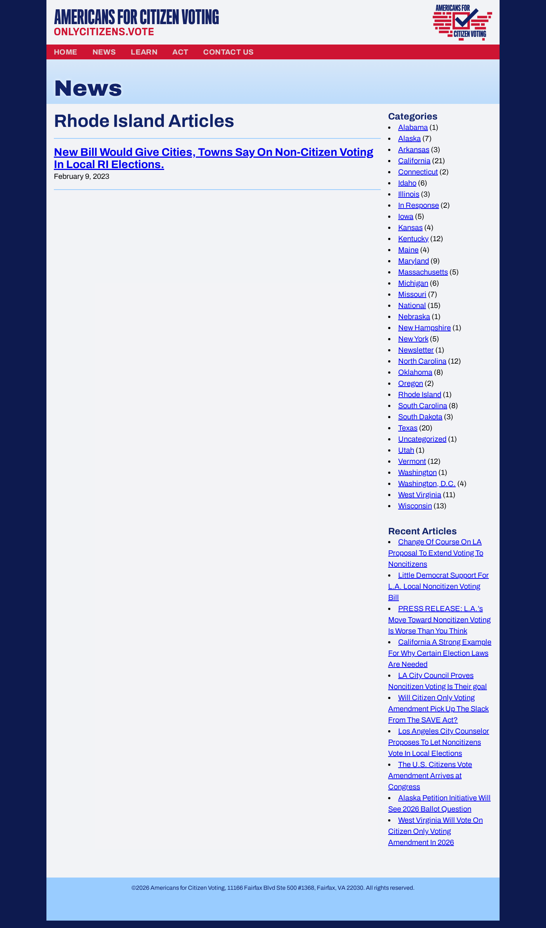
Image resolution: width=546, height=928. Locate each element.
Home (66, 52)
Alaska (409, 138)
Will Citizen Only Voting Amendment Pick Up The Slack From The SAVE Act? (438, 708)
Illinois (408, 194)
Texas (407, 428)
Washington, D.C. (427, 483)
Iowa (405, 216)
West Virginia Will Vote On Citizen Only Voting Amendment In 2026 (435, 831)
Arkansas (413, 149)
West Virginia (419, 495)
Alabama (413, 127)
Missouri (412, 294)
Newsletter (416, 350)
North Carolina (422, 361)
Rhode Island (419, 394)
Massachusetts (423, 272)
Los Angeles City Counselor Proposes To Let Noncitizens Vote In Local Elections (438, 742)
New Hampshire (424, 328)
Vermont (412, 461)
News (104, 52)
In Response (418, 205)
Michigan (413, 283)
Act (180, 52)
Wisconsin (415, 506)
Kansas (410, 227)
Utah (406, 450)
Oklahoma (415, 372)
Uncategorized (422, 439)
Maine (408, 250)
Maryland (413, 261)
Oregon (410, 383)
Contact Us (228, 52)
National (412, 305)
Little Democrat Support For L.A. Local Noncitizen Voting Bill (438, 586)
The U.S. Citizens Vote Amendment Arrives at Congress (430, 775)
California (414, 161)
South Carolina (422, 405)
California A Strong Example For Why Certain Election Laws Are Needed (439, 653)
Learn (144, 52)
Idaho (407, 183)
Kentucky (413, 239)
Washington (417, 472)
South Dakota (420, 417)
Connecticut (418, 172)
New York (413, 339)
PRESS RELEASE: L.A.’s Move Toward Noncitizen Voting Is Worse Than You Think (439, 619)
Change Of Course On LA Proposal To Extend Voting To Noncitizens (435, 553)
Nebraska (414, 316)
